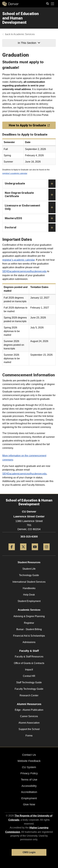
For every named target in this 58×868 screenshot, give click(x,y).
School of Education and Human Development (20, 18)
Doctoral (10, 227)
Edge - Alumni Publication (29, 710)
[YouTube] (34, 551)
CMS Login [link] (29, 852)
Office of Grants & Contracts (29, 663)
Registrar (29, 623)
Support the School (29, 729)
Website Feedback (29, 760)
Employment (29, 798)
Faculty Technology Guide (29, 689)
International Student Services (29, 582)
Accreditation (29, 792)
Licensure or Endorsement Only (22, 207)
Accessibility (29, 785)
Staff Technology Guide (29, 682)
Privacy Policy (29, 773)
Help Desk (29, 594)
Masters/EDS (13, 218)
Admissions (29, 642)
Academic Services (24, 34)
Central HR (29, 676)
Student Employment (29, 601)
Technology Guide (29, 575)
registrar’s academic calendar (14, 173)
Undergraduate (15, 183)
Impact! (29, 669)
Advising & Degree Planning (29, 616)
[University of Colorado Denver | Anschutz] (10, 4)
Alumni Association (29, 722)
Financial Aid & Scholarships (29, 635)
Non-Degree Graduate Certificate (19, 194)
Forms (29, 735)
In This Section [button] (27, 42)
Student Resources (29, 562)
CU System (29, 767)
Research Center (29, 695)
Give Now (29, 804)
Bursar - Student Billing (29, 629)
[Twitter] (23, 551)
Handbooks (29, 588)
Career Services (29, 716)
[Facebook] (11, 551)
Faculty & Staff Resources (29, 656)
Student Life (29, 568)
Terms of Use (29, 779)
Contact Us (29, 754)
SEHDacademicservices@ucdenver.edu (24, 271)
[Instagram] (46, 551)
